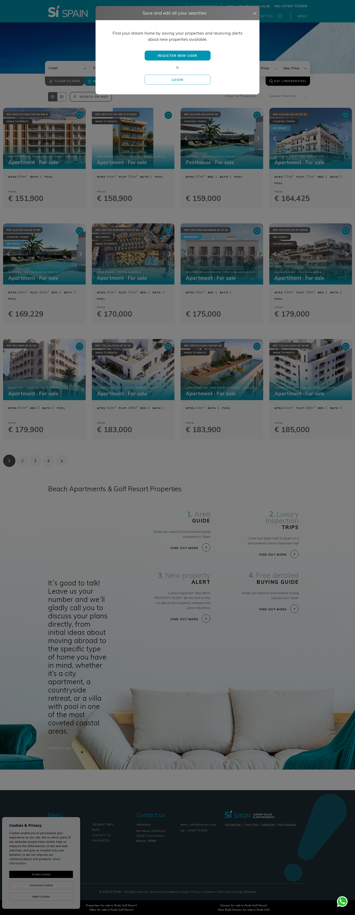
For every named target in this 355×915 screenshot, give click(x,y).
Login (177, 80)
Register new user (177, 55)
